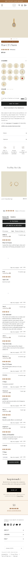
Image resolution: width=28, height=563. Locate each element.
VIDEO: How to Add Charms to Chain (10, 126)
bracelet (15, 123)
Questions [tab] (13, 217)
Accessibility (5, 554)
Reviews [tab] (5, 217)
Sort (13, 231)
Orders (6, 534)
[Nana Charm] (3, 71)
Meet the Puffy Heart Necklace (14, 1)
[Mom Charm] (16, 65)
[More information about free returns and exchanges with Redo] (25, 99)
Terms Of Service (6, 556)
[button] (8, 258)
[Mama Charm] (10, 65)
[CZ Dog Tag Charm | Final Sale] (10, 78)
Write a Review (17, 226)
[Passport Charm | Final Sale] (3, 78)
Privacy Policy (14, 554)
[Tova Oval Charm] (10, 71)
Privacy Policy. (20, 496)
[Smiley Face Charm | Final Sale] (3, 84)
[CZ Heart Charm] (3, 65)
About (6, 530)
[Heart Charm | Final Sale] (22, 78)
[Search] (19, 5)
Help (5, 539)
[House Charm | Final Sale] (16, 78)
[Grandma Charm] (22, 65)
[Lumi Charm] (16, 71)
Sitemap (15, 556)
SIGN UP (14, 490)
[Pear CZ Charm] (22, 71)
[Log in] (22, 5)
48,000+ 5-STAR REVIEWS (14, 510)
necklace (8, 123)
